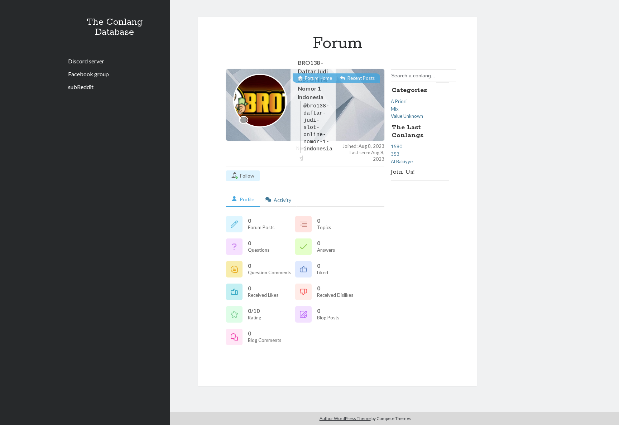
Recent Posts (360, 78)
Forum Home (318, 78)
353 (395, 154)
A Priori (399, 101)
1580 (396, 146)
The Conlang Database (115, 27)
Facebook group (88, 74)
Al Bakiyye (402, 161)
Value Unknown (407, 116)
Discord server (86, 61)
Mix (395, 109)
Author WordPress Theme (345, 418)
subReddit (80, 86)
